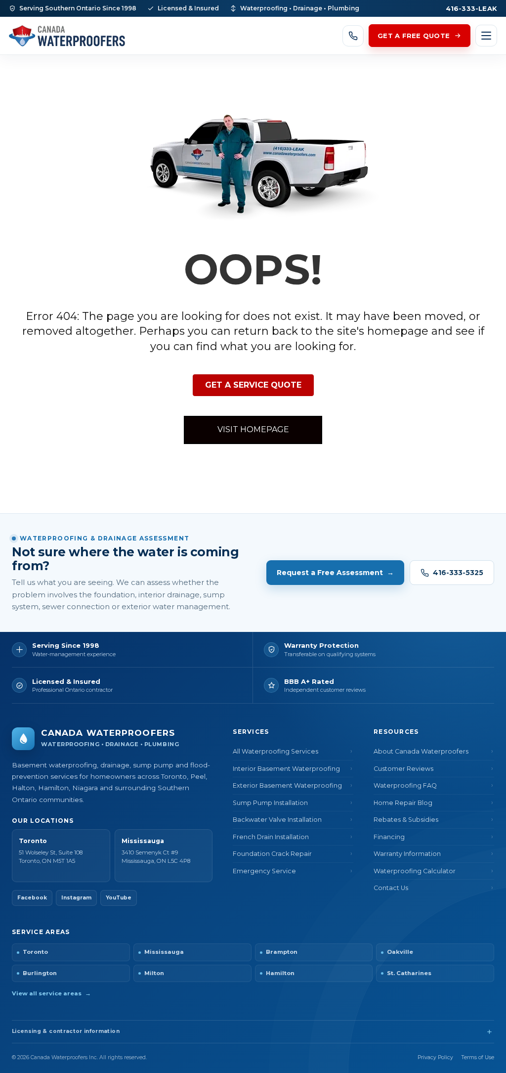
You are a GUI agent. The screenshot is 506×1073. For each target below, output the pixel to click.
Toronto (35, 951)
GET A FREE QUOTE (414, 36)
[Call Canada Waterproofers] (353, 35)
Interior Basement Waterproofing (286, 768)
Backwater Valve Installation (277, 819)
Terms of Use (478, 1057)
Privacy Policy (435, 1057)
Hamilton (280, 973)
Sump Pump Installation (270, 802)
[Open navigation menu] (486, 35)
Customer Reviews (403, 768)
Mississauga (164, 951)
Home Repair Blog (403, 802)
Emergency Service (264, 871)
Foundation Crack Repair (272, 853)
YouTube (118, 897)
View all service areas (51, 993)
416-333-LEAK (471, 8)
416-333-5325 (458, 572)
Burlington (40, 973)
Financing (389, 837)
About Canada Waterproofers (421, 751)
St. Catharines (409, 973)
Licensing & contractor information (66, 1031)
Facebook (32, 897)
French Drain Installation (271, 837)
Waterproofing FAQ (405, 785)
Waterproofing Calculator (415, 871)
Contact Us (391, 888)
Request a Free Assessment (335, 572)
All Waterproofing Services (275, 751)
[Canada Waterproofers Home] (67, 35)
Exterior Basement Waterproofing (287, 785)
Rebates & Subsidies (406, 819)
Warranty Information (407, 853)
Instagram (76, 897)
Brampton (281, 951)
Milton (154, 973)
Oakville (400, 951)
